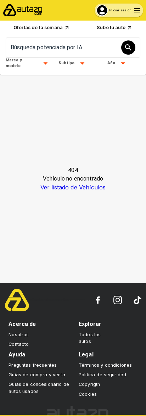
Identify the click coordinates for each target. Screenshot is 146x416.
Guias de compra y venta (37, 374)
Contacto (19, 344)
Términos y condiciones (105, 365)
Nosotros (19, 334)
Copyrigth (89, 384)
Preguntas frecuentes (33, 365)
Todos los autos (90, 338)
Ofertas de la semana (38, 27)
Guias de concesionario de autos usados (39, 388)
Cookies (88, 394)
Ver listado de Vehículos (73, 187)
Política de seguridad (102, 374)
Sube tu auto (111, 27)
